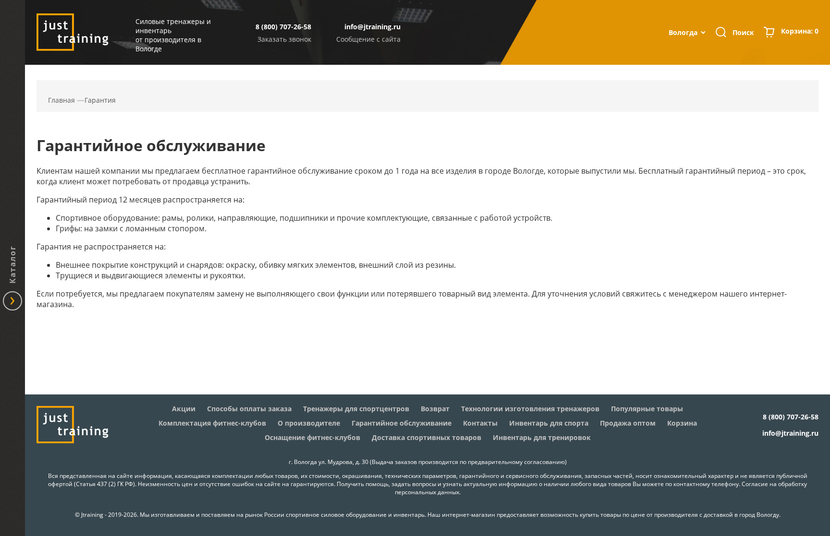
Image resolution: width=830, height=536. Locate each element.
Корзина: (799, 31)
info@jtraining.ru (372, 26)
